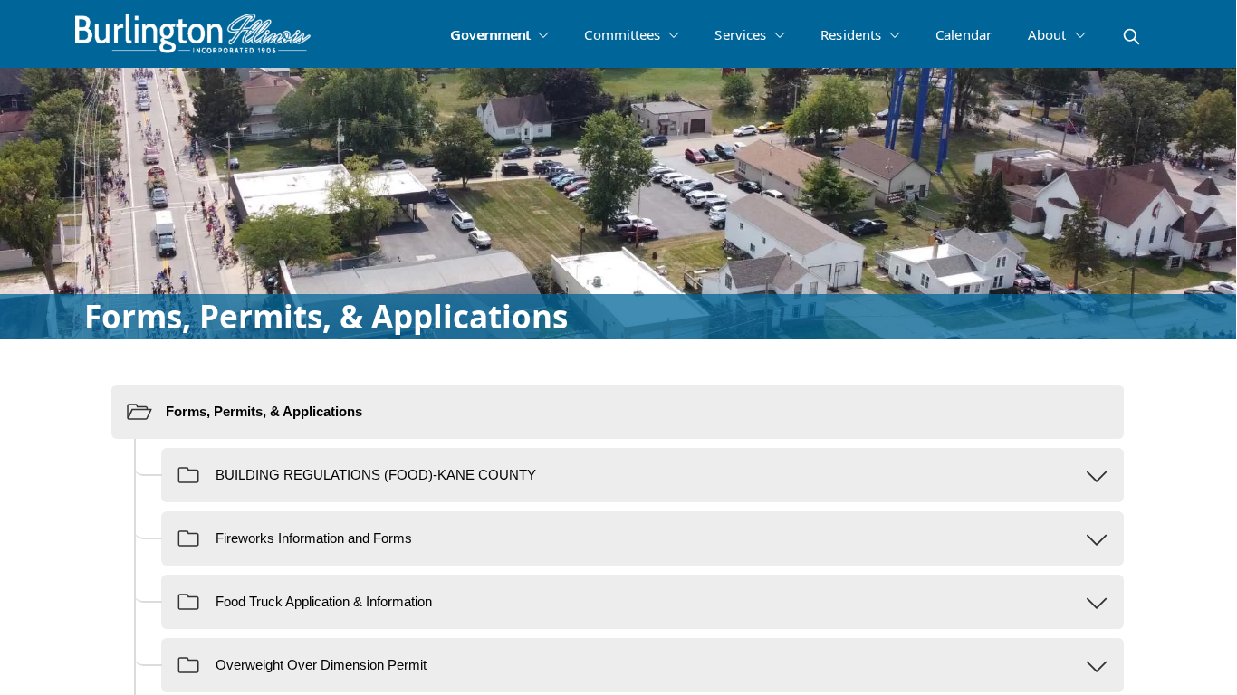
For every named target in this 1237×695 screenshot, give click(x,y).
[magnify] (1131, 36)
